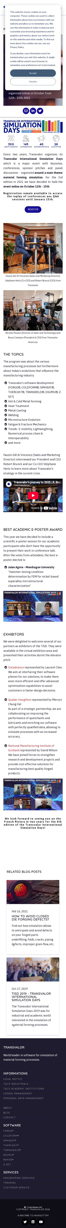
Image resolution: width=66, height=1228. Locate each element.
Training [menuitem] (9, 1182)
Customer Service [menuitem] (16, 1187)
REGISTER (33, 209)
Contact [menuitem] (9, 1117)
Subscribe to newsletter (33, 1215)
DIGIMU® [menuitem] (8, 1154)
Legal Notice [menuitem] (12, 1079)
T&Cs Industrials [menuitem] (16, 1083)
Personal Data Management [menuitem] (23, 1098)
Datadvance (16, 667)
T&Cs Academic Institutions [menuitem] (23, 1088)
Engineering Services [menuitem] (19, 1177)
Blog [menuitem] (6, 1112)
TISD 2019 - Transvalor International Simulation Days (31, 997)
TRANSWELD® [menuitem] (12, 1150)
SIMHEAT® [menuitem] (9, 1140)
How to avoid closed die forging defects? (30, 917)
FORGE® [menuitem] (8, 1130)
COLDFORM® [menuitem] (11, 1135)
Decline (33, 81)
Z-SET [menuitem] (7, 1164)
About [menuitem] (7, 1107)
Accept (33, 73)
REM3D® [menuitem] (8, 1159)
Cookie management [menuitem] (18, 1093)
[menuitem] (33, 1101)
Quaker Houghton (19, 699)
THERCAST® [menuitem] (11, 1145)
